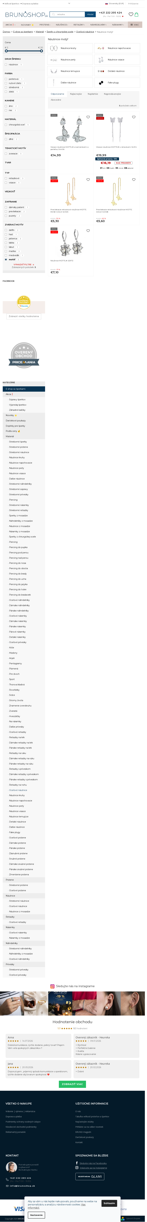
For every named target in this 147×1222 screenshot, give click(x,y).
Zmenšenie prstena (19, 874)
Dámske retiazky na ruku (21, 758)
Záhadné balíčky (17, 410)
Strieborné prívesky (18, 494)
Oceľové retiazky (17, 732)
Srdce (12, 695)
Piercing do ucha (17, 579)
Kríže (11, 647)
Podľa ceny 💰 (13, 431)
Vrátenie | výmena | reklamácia (20, 1111)
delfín (13, 230)
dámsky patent (18, 207)
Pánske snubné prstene (21, 869)
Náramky (10, 927)
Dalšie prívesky (16, 726)
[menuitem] (10, 25)
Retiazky (10, 917)
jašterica (15, 238)
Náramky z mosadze (19, 531)
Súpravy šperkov (17, 399)
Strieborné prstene (18, 447)
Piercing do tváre (17, 589)
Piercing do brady (18, 573)
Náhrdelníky (12, 943)
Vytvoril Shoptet (133, 1218)
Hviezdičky (14, 716)
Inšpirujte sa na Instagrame (93, 1168)
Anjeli (11, 658)
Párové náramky (17, 632)
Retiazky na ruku (17, 753)
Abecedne (56, 100)
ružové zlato (17, 83)
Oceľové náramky (18, 616)
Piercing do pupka (18, 547)
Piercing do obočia (18, 568)
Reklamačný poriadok (16, 1132)
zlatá (13, 91)
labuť (13, 247)
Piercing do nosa (17, 563)
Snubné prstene (17, 858)
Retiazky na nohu (18, 785)
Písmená (13, 668)
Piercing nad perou (18, 558)
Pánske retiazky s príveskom (23, 779)
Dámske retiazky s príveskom (24, 774)
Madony (13, 653)
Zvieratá (13, 711)
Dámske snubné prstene (21, 864)
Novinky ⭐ (11, 415)
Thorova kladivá (17, 684)
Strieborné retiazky (18, 510)
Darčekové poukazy (16, 420)
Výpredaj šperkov (17, 405)
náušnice (15, 64)
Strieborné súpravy (18, 489)
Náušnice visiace (17, 473)
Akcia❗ (9, 394)
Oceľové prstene (17, 837)
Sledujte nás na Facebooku (93, 1163)
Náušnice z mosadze (19, 526)
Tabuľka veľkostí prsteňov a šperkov (92, 1116)
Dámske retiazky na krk (21, 742)
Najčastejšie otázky (84, 1121)
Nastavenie (36, 1215)
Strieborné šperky (18, 441)
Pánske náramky (17, 626)
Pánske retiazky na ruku (21, 763)
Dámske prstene (17, 843)
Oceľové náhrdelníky (19, 600)
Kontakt (79, 1142)
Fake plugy (14, 832)
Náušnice (10, 895)
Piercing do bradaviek (20, 594)
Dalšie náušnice (17, 478)
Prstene (10, 880)
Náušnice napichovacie (20, 463)
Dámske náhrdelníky (19, 605)
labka (13, 242)
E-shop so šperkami (15, 389)
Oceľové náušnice (18, 790)
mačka (14, 251)
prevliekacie (17, 211)
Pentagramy (15, 663)
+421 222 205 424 (20, 1178)
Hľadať (90, 14)
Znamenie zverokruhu (20, 705)
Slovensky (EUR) (116, 3)
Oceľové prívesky (17, 642)
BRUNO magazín (83, 1132)
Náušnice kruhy (17, 457)
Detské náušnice (17, 821)
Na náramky (15, 721)
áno (13, 106)
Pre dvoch (14, 674)
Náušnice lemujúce (18, 816)
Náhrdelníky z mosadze (21, 521)
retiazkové (16, 178)
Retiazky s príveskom (20, 769)
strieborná (16, 87)
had (13, 234)
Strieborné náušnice (19, 452)
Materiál (10, 436)
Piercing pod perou (18, 552)
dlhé (13, 139)
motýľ (14, 259)
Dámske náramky (18, 621)
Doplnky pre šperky (15, 426)
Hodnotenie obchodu (72, 1022)
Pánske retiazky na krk (20, 748)
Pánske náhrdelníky (19, 610)
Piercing (13, 500)
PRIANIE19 (123, 163)
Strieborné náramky (19, 505)
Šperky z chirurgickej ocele (22, 536)
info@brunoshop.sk (22, 1186)
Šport (12, 679)
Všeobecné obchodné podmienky (21, 1126)
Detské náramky (17, 637)
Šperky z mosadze (18, 515)
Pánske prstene (17, 848)
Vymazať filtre (22, 264)
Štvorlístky (14, 690)
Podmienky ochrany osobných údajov (23, 1121)
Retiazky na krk (17, 737)
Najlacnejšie (76, 94)
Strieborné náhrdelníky (20, 484)
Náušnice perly (16, 468)
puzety (14, 215)
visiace (14, 182)
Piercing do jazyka (18, 584)
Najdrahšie (93, 94)
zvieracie (15, 153)
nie (12, 110)
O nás (78, 1111)
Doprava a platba (30, 3)
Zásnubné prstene (18, 853)
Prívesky (10, 964)
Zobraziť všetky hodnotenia (24, 316)
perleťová (15, 79)
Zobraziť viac (72, 1084)
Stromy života (16, 700)
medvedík (16, 255)
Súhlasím (109, 1203)
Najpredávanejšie (112, 94)
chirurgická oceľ (19, 124)
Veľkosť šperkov (11, 3)
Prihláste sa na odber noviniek (89, 1126)
